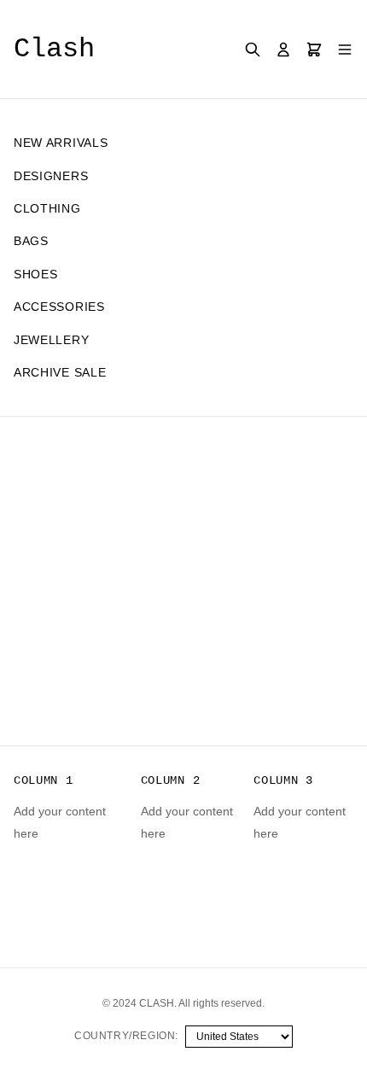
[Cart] (314, 49)
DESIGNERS (51, 176)
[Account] (283, 49)
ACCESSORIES (59, 306)
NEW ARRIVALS (61, 142)
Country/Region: (126, 1036)
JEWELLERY (51, 340)
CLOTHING (47, 208)
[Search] (252, 49)
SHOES (36, 274)
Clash (54, 49)
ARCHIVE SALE (60, 372)
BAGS (31, 241)
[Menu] (344, 49)
